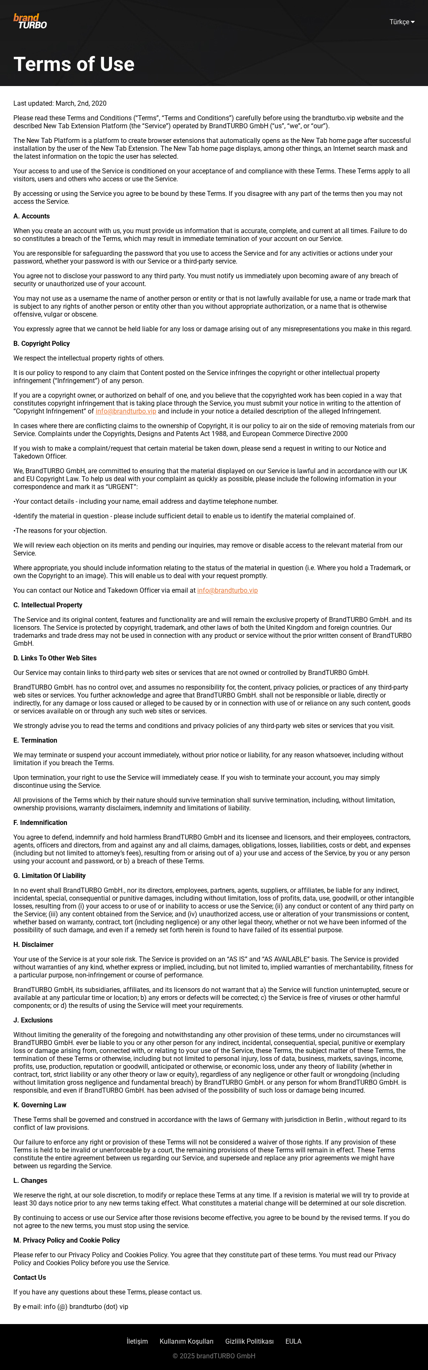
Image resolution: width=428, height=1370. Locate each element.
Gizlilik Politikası (249, 1341)
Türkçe (400, 22)
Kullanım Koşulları (187, 1341)
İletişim (137, 1341)
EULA (293, 1341)
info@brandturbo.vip (126, 411)
